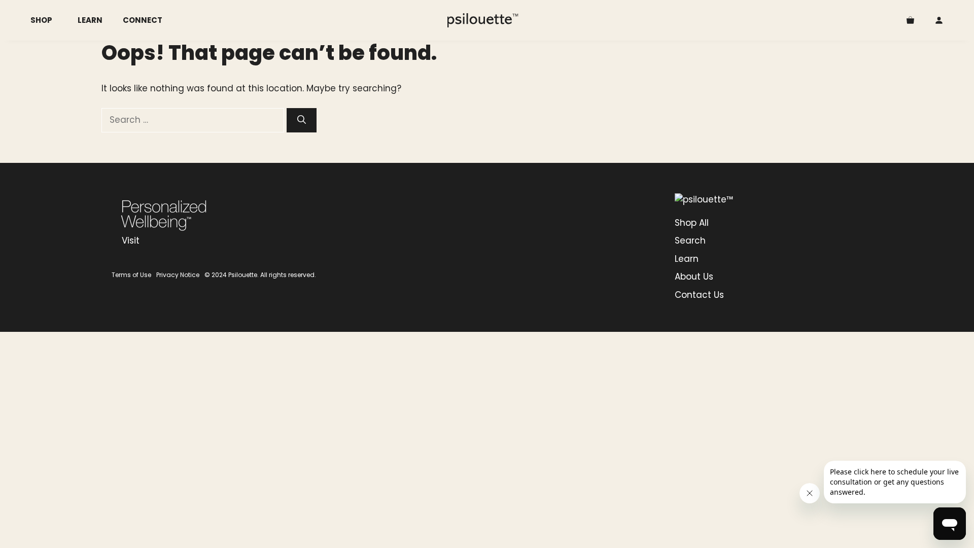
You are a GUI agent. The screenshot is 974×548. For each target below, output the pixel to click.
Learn (90, 20)
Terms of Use (131, 274)
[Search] (302, 120)
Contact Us (699, 295)
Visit (131, 240)
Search (690, 240)
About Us (694, 276)
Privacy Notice (177, 274)
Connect (142, 20)
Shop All (692, 223)
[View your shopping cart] (910, 20)
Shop (41, 20)
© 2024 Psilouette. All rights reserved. (260, 274)
